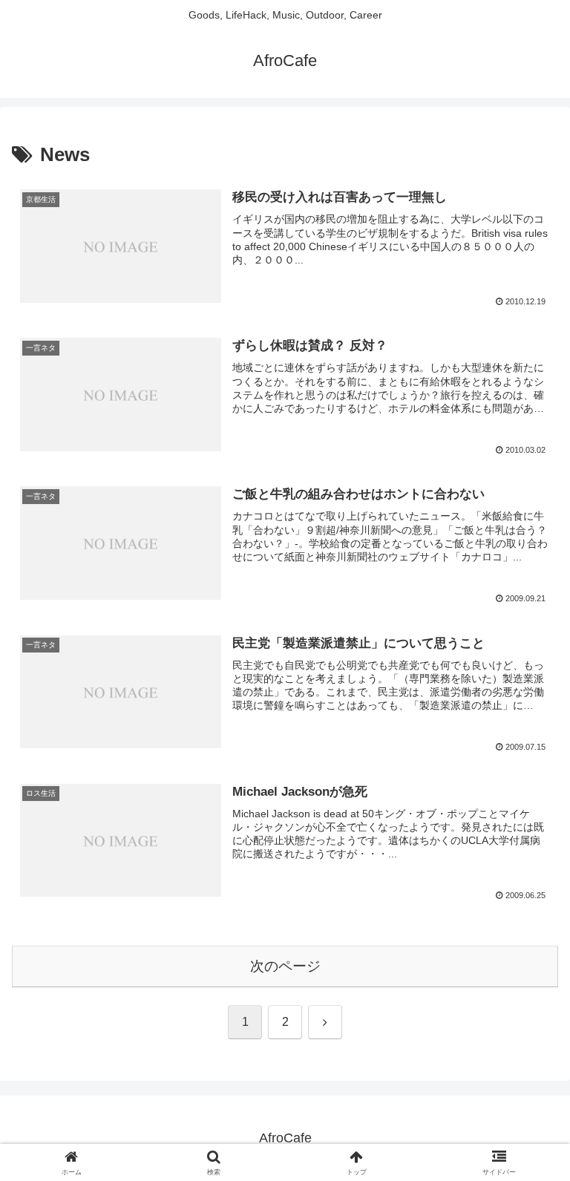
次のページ (285, 966)
